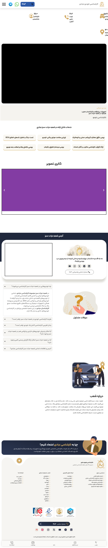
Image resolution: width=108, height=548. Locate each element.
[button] (103, 190)
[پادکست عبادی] (36, 529)
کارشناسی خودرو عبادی (88, 4)
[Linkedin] (89, 266)
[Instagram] (74, 266)
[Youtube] (70, 266)
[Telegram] (84, 266)
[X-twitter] (79, 266)
